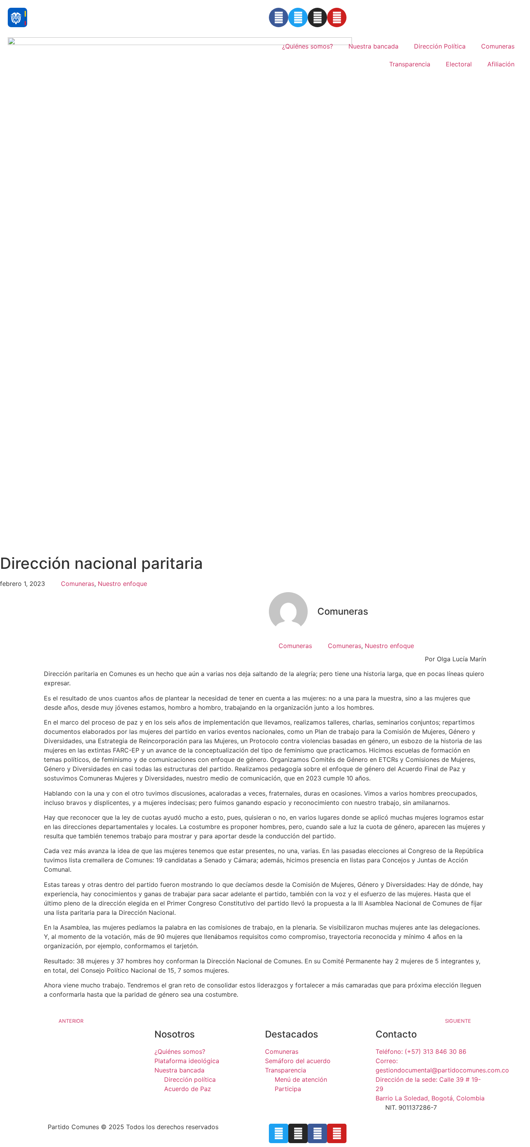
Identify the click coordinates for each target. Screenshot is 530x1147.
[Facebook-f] (317, 1133)
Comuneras (497, 46)
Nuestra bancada (373, 46)
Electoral (459, 64)
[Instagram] (317, 17)
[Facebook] (278, 17)
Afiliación (500, 64)
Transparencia (409, 64)
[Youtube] (336, 17)
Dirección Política (440, 46)
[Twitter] (298, 17)
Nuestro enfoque (122, 583)
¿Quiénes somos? (307, 46)
